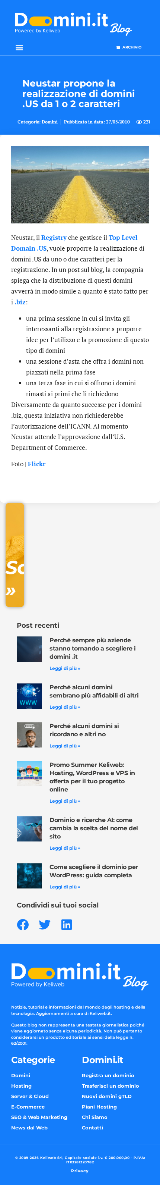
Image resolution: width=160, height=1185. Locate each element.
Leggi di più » (64, 668)
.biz (20, 302)
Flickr (36, 464)
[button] (19, 47)
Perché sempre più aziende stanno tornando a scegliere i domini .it (92, 648)
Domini (50, 122)
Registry (54, 237)
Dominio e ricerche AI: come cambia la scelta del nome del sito (93, 828)
